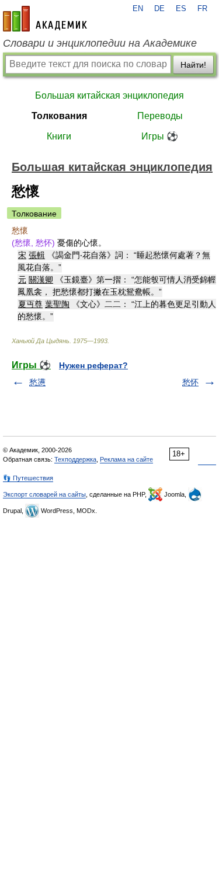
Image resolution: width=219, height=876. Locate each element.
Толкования (59, 116)
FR (202, 9)
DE (159, 9)
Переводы (160, 116)
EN (138, 9)
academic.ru (45, 19)
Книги (59, 136)
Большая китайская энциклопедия (109, 95)
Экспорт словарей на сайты (44, 494)
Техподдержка (75, 459)
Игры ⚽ (159, 136)
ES (181, 9)
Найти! (193, 64)
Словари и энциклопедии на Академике (100, 43)
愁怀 (190, 382)
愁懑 (37, 382)
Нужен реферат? (93, 365)
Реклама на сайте (126, 459)
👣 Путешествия (28, 477)
